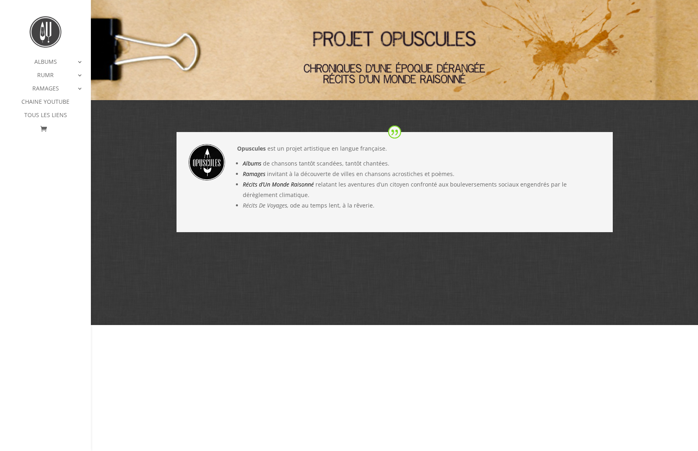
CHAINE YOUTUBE (45, 102)
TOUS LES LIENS (45, 115)
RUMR (45, 75)
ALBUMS (45, 62)
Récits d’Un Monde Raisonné (278, 184)
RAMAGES (45, 89)
